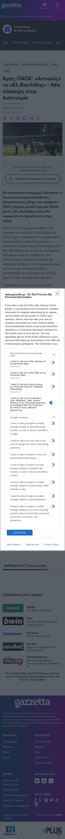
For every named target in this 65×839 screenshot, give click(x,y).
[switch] (52, 362)
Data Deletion (13, 544)
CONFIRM (20, 532)
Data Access (32, 544)
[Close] (58, 295)
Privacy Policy (51, 544)
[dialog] (32, 419)
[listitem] (32, 354)
